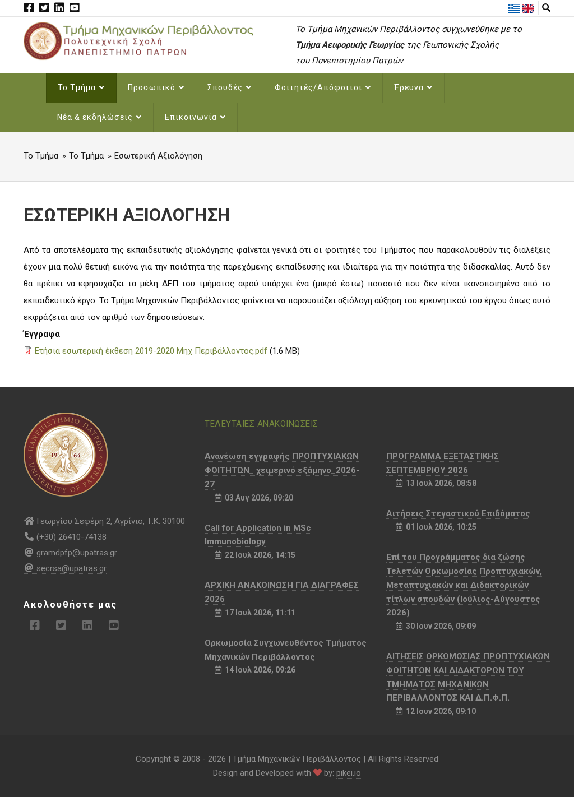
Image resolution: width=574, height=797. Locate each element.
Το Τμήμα (78, 87)
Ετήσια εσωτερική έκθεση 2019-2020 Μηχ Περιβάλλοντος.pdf (151, 351)
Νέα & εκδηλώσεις (96, 117)
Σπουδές (226, 87)
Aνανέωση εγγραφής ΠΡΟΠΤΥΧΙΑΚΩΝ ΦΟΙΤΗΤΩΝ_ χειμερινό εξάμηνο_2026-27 (282, 470)
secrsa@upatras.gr (71, 568)
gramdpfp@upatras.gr (76, 553)
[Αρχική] (151, 40)
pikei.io (348, 773)
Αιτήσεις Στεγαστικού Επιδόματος (458, 513)
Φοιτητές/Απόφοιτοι (319, 87)
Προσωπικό (153, 87)
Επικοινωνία (192, 117)
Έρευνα (410, 87)
